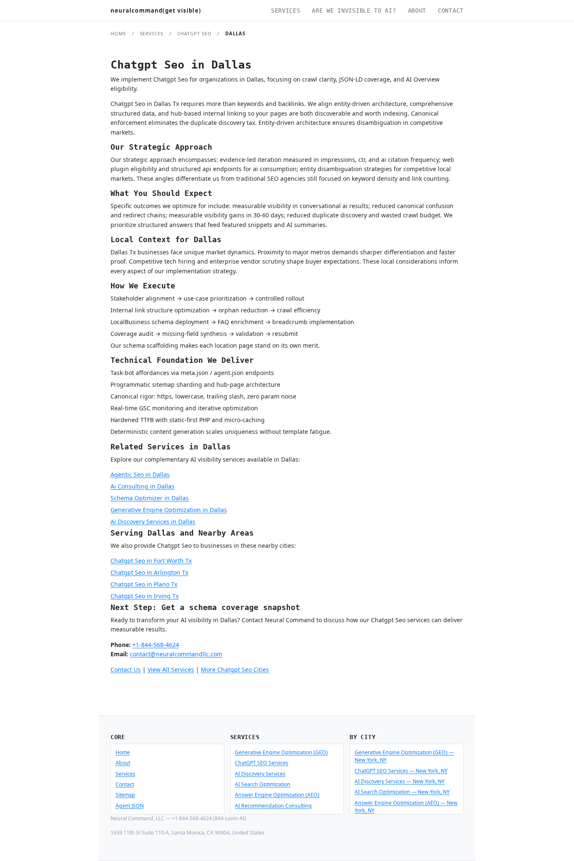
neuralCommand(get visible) (156, 10)
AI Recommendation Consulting (273, 805)
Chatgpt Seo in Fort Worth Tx (151, 561)
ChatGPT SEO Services (261, 762)
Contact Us (126, 669)
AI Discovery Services (260, 773)
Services (285, 10)
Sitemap (125, 794)
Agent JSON (130, 805)
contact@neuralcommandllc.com (176, 654)
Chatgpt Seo (194, 33)
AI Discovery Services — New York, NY (400, 781)
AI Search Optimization (262, 784)
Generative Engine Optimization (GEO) (281, 752)
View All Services (170, 669)
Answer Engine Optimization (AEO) (277, 794)
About (417, 10)
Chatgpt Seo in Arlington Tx (149, 572)
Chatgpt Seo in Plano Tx (144, 584)
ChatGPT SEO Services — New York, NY (401, 770)
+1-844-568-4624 (155, 645)
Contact (450, 10)
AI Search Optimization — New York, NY (402, 791)
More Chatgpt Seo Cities (235, 669)
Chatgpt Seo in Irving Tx (145, 596)
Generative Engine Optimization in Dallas (169, 510)
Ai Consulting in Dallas (142, 486)
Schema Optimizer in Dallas (150, 498)
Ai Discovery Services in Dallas (153, 522)
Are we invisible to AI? (354, 10)
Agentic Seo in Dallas (140, 474)
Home (118, 33)
